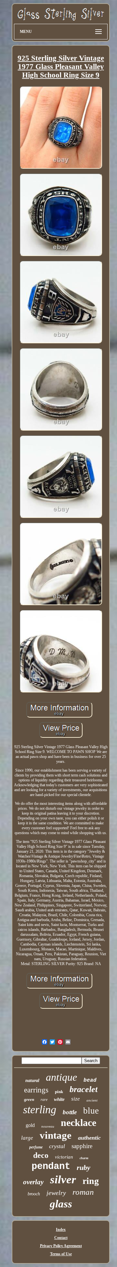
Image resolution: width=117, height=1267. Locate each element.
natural (32, 1080)
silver (63, 1179)
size (75, 1099)
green (29, 1099)
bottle (70, 1112)
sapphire (82, 1146)
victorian (64, 1157)
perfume (36, 1147)
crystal (57, 1146)
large (27, 1138)
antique (61, 1077)
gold (30, 1125)
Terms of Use (61, 1254)
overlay (33, 1182)
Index (61, 1229)
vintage (56, 1135)
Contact (61, 1237)
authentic (89, 1137)
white (59, 1099)
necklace (78, 1122)
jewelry (56, 1192)
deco (40, 1155)
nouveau (47, 1126)
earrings (36, 1090)
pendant (51, 1166)
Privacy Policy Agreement (61, 1246)
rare (44, 1099)
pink (59, 1091)
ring (91, 1181)
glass (61, 1204)
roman (83, 1192)
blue (91, 1111)
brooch (34, 1193)
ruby (83, 1167)
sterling (39, 1109)
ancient (92, 1100)
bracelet (84, 1089)
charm (84, 1158)
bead (90, 1080)
